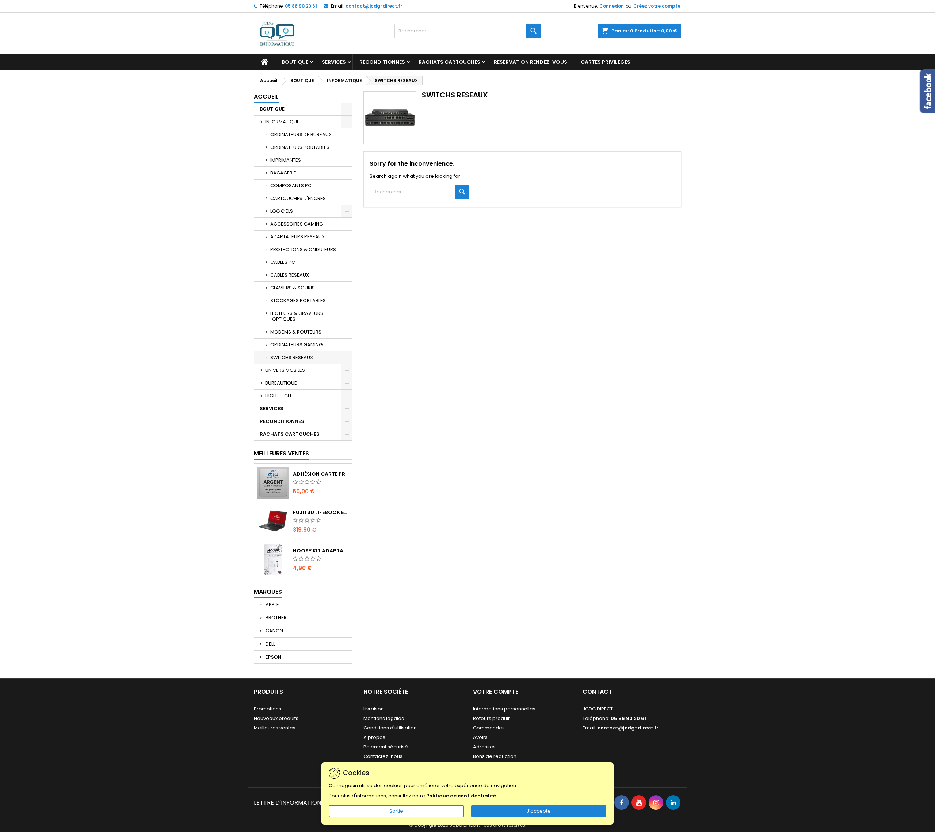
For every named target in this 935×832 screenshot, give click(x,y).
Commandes (489, 727)
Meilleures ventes (274, 727)
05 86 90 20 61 (301, 6)
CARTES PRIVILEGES (605, 62)
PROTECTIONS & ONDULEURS (303, 249)
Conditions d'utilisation (390, 727)
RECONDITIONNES (382, 62)
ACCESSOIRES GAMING (296, 223)
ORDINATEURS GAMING (296, 344)
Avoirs (480, 737)
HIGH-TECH (278, 395)
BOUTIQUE (295, 62)
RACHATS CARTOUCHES (449, 62)
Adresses (484, 746)
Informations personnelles (504, 708)
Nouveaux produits (276, 718)
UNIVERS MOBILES (285, 370)
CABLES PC (282, 262)
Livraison (373, 708)
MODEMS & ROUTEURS (295, 331)
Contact (597, 691)
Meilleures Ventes (281, 453)
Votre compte (495, 691)
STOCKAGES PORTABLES (298, 300)
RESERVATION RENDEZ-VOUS (530, 62)
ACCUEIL (266, 96)
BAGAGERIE (283, 172)
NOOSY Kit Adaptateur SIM (321, 551)
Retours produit (491, 718)
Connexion (611, 6)
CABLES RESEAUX (289, 274)
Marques (268, 592)
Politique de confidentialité (461, 795)
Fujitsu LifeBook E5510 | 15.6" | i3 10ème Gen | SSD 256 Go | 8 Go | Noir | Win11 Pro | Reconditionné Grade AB (321, 512)
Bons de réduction (494, 756)
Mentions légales (383, 718)
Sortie (396, 811)
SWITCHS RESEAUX (291, 357)
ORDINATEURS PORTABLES (299, 147)
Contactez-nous (382, 756)
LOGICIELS (281, 211)
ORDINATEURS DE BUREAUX (301, 134)
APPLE (271, 604)
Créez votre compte (656, 6)
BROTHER (275, 617)
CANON (273, 630)
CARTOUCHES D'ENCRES (298, 198)
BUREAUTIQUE (281, 383)
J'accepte (539, 811)
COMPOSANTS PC (291, 185)
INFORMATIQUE (282, 121)
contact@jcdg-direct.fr (374, 6)
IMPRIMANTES (285, 160)
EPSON (272, 657)
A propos (374, 737)
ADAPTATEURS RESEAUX (297, 236)
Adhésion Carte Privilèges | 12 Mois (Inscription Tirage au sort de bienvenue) (321, 474)
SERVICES (334, 62)
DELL (269, 643)
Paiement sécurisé (385, 746)
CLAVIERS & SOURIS (292, 287)
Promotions (267, 708)
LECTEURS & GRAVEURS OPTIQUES (296, 316)
